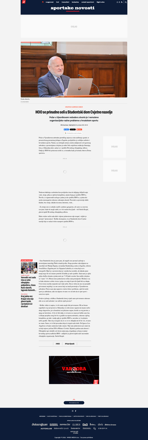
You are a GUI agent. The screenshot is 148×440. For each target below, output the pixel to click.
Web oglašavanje (91, 416)
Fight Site (100, 2)
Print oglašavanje (103, 416)
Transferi (65, 2)
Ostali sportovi (87, 2)
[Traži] (126, 2)
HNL (57, 2)
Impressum (42, 416)
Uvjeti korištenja (52, 416)
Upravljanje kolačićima (74, 420)
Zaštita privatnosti (78, 416)
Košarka (75, 2)
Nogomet (50, 2)
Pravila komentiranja (65, 416)
